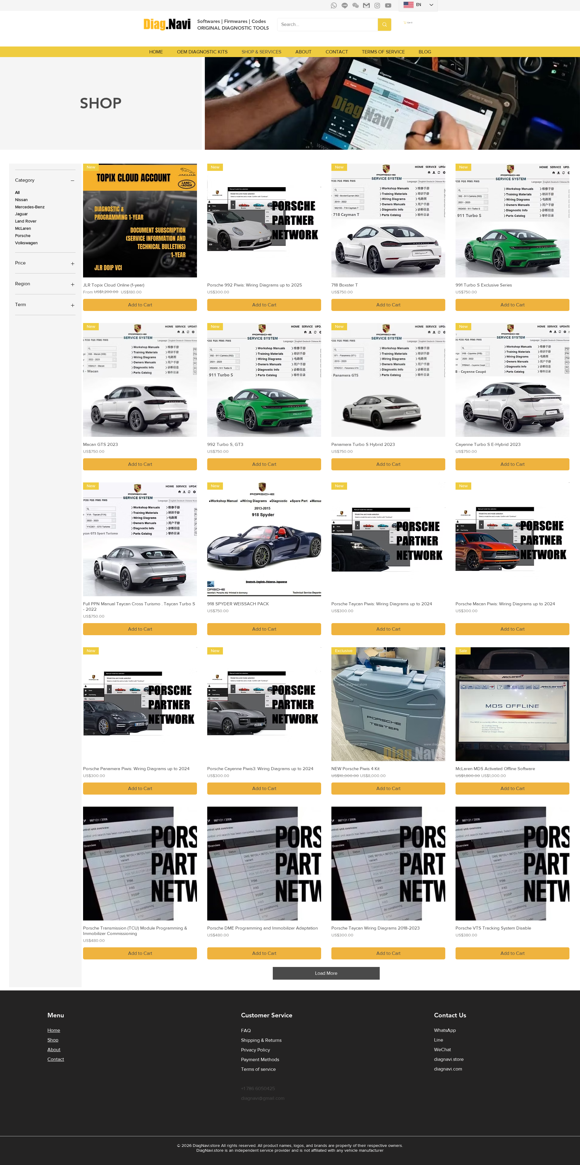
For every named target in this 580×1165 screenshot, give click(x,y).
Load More (326, 973)
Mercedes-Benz (30, 206)
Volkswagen (26, 242)
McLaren (23, 228)
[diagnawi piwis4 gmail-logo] (366, 5)
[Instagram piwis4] (377, 5)
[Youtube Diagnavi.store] (388, 5)
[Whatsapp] (333, 5)
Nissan (21, 199)
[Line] (344, 5)
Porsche (23, 235)
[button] (418, 22)
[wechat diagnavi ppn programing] (355, 5)
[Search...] (384, 24)
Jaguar (21, 213)
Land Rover (26, 221)
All (17, 192)
